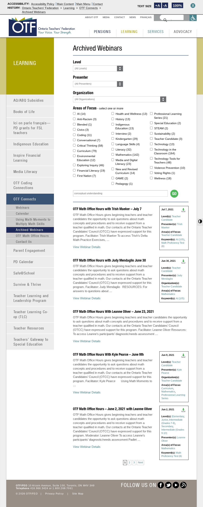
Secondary (167, 426)
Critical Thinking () (90, 145)
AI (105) (180, 239)
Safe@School (24, 273)
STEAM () (161, 128)
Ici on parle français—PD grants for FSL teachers (32, 128)
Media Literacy (25, 171)
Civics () (83, 129)
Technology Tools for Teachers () (167, 160)
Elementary (178, 416)
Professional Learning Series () (168, 115)
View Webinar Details (87, 247)
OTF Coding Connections (23, 185)
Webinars (23, 208)
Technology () (164, 144)
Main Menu (83, 4)
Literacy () (123, 149)
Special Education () (167, 123)
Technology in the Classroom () (165, 151)
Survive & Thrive (27, 284)
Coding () (84, 135)
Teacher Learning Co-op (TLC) (31, 314)
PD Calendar (23, 261)
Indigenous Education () (124, 126)
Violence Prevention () (169, 167)
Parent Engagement (29, 250)
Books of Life (24, 111)
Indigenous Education (31, 144)
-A (165, 6)
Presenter (80, 77)
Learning (69, 8)
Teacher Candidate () (168, 138)
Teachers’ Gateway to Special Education (30, 342)
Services (156, 31)
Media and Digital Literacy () (126, 162)
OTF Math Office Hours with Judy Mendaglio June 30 (109, 260)
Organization (83, 92)
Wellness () (162, 178)
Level (77, 61)
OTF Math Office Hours (32, 236)
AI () (81, 113)
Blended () (84, 124)
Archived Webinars (34, 12)
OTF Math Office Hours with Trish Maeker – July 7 (107, 209)
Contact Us (24, 242)
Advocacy (183, 31)
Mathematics (168, 294)
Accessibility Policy (42, 4)
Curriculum (167, 388)
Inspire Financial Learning (27, 157)
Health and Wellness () (131, 113)
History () (123, 119)
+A (157, 6)
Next (140, 462)
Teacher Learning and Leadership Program (31, 298)
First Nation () (86, 175)
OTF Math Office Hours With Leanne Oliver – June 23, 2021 (113, 311)
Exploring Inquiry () (90, 165)
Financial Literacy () (91, 170)
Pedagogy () (124, 183)
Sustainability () (164, 133)
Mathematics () (127, 154)
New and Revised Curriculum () (126, 171)
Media (106, 17)
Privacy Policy (54, 493)
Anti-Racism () (87, 119)
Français (145, 17)
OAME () (122, 178)
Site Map (78, 493)
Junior (164, 419)
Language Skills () (128, 144)
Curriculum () (87, 151)
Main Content (65, 4)
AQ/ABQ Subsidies (28, 100)
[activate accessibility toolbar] (193, 18)
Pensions (102, 31)
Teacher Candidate (171, 235)
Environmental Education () (86, 158)
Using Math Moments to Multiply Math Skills (33, 221)
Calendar (22, 213)
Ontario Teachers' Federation (40, 8)
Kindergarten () (127, 138)
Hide (193, 5)
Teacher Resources (28, 328)
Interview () (123, 133)
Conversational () (88, 140)
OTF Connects (88, 8)
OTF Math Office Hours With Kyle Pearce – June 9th (108, 354)
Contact (98, 4)
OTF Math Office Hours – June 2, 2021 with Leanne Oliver (112, 409)
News (132, 17)
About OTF (91, 17)
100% (177, 6)
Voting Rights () (164, 173)
